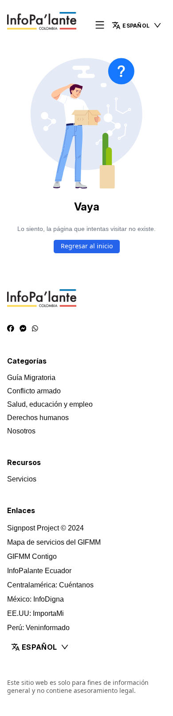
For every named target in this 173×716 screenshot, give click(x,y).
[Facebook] (10, 329)
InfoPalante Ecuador (39, 570)
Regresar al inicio (87, 246)
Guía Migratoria (31, 377)
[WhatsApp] (35, 329)
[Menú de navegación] (100, 25)
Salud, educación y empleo (50, 404)
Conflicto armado (34, 391)
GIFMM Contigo (32, 556)
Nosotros (21, 431)
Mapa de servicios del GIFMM (54, 542)
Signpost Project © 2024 (45, 528)
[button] (137, 25)
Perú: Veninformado (38, 627)
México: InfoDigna (35, 599)
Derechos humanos (38, 417)
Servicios (21, 479)
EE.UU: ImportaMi (35, 613)
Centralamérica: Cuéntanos (50, 585)
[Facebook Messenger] (23, 329)
